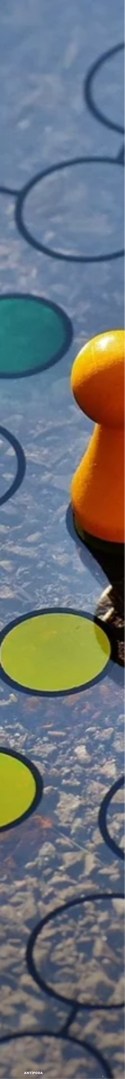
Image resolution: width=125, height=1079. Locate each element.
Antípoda (33, 1073)
